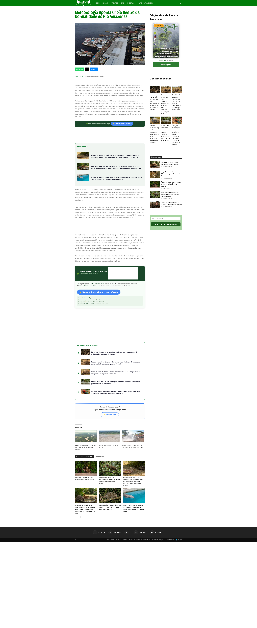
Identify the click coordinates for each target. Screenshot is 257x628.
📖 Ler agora (166, 64)
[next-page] (79, 501)
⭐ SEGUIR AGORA (110, 398)
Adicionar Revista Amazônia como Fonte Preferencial (100, 292)
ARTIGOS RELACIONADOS (84, 440)
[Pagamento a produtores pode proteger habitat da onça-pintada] (86, 452)
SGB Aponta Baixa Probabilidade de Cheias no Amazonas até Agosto (85, 431)
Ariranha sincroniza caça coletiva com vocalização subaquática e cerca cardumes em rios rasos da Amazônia (155, 134)
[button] (179, 3)
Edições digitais (101, 3)
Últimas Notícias (117, 3)
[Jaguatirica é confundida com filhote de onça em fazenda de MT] (155, 174)
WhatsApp (79, 69)
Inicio (76, 76)
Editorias (130, 3)
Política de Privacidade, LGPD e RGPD (139, 524)
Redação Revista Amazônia (85, 20)
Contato (124, 524)
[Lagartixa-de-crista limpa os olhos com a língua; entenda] (155, 164)
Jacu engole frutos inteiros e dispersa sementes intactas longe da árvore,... (170, 194)
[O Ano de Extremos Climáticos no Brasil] (109, 420)
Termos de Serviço (157, 524)
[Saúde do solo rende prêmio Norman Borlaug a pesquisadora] (155, 204)
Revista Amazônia (146, 3)
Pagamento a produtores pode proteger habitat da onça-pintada (171, 184)
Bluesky (93, 69)
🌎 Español (179, 524)
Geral (81, 76)
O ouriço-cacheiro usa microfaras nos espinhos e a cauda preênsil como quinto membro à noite (110, 491)
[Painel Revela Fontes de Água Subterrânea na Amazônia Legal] (133, 420)
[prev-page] (76, 501)
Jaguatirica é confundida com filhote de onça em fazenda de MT (171, 174)
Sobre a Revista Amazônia (113, 524)
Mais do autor (99, 440)
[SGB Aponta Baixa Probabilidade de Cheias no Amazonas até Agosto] (86, 420)
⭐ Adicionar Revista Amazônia (122, 123)
